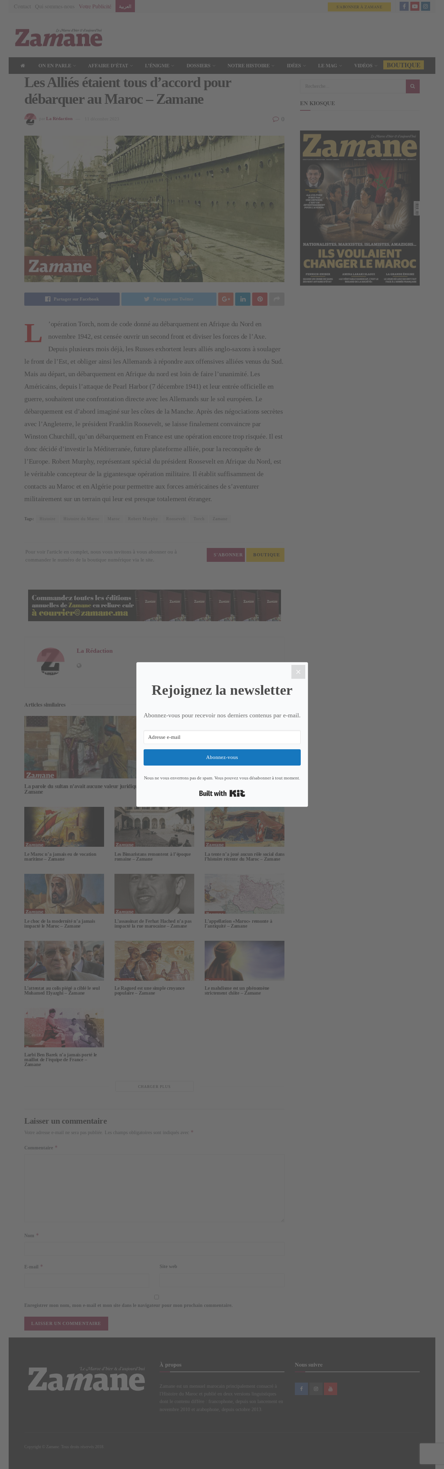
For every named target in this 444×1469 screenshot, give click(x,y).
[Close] (298, 672)
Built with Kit (222, 793)
